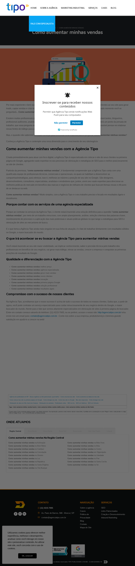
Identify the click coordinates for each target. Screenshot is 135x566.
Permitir (76, 122)
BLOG (113, 7)
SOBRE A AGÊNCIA (48, 7)
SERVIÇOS (93, 7)
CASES (104, 7)
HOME (34, 7)
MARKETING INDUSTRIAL (73, 7)
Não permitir (61, 122)
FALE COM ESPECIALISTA (42, 23)
